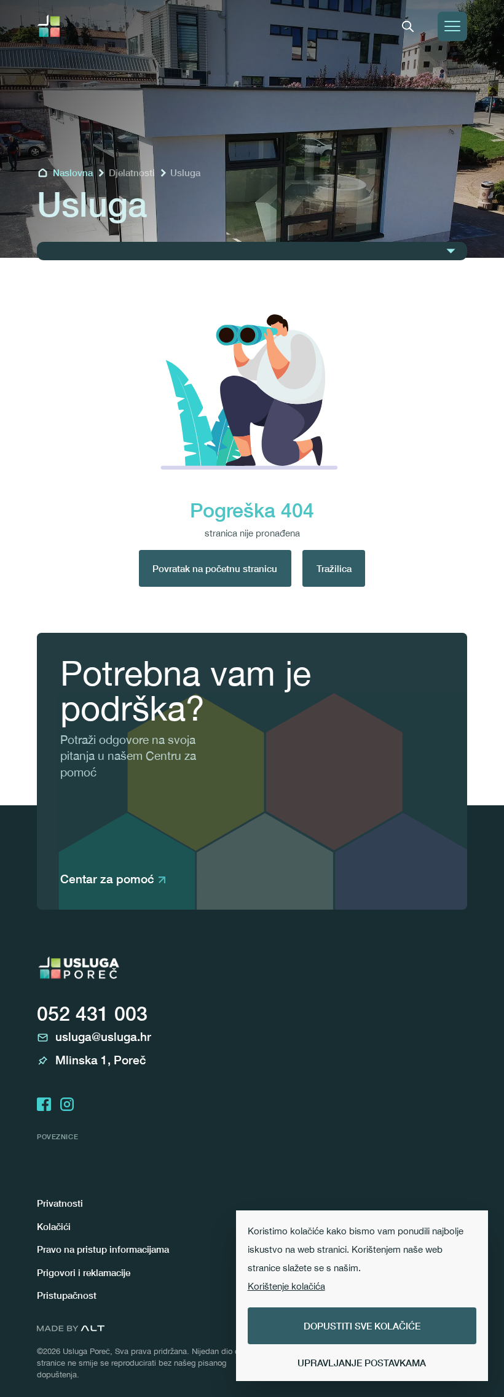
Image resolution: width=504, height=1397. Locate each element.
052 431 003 (92, 1013)
